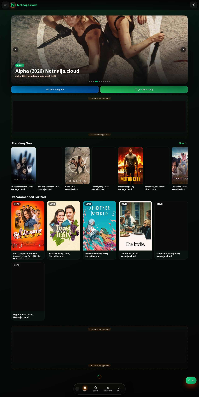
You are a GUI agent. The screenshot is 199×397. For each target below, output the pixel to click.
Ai (193, 380)
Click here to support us (99, 134)
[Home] (13, 5)
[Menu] (5, 5)
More (181, 143)
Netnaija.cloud (27, 5)
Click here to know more (99, 98)
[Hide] (77, 389)
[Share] (193, 5)
